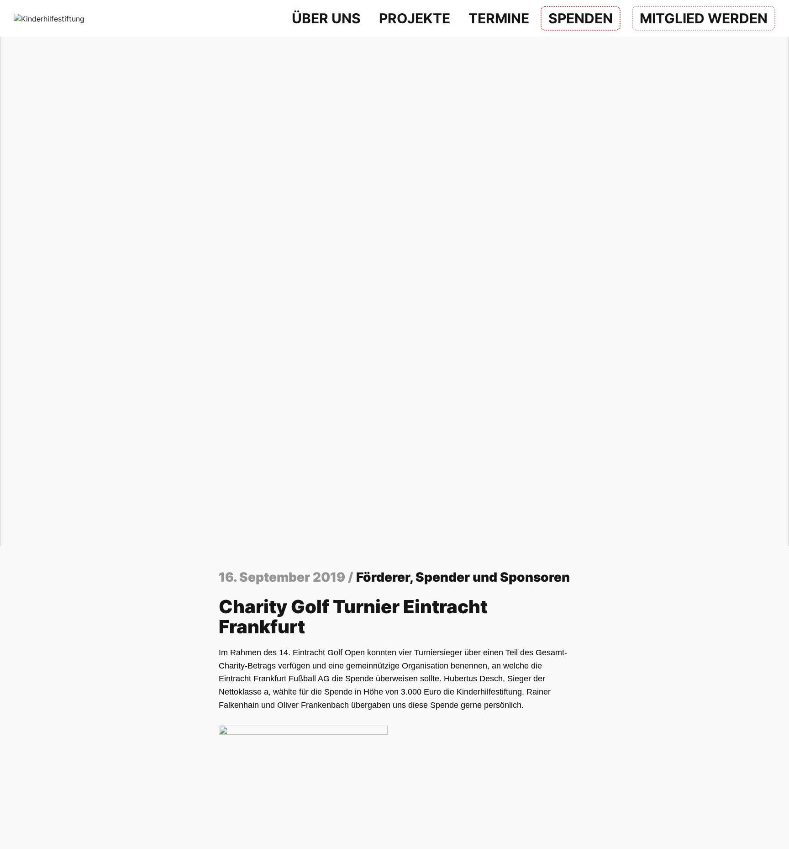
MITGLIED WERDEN (704, 18)
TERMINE (498, 18)
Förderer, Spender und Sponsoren (463, 577)
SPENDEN (580, 18)
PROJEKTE (414, 18)
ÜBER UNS (326, 18)
